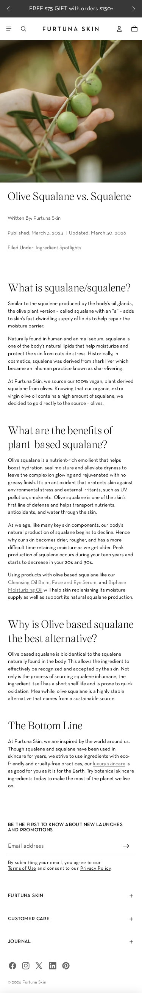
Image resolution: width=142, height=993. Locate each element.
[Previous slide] (8, 8)
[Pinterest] (65, 965)
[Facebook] (12, 965)
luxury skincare (109, 764)
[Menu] (8, 29)
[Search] (23, 29)
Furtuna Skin (34, 982)
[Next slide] (133, 8)
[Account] (119, 29)
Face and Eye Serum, (75, 582)
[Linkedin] (52, 965)
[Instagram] (25, 965)
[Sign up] (126, 846)
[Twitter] (39, 965)
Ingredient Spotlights (58, 247)
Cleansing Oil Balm (29, 582)
